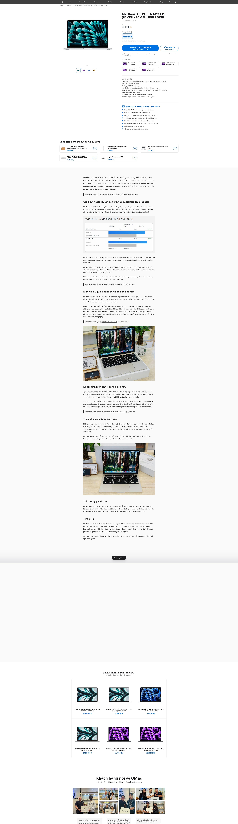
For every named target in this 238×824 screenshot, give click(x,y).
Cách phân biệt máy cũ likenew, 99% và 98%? (133, 41)
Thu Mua (122, 2)
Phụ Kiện (110, 2)
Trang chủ (62, 5)
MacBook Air (97, 2)
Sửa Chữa (134, 2)
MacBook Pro (82, 2)
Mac (70, 2)
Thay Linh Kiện (148, 2)
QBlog (161, 2)
